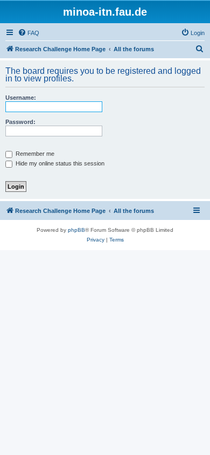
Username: (20, 97)
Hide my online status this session (59, 163)
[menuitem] (28, 32)
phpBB (76, 230)
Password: (20, 122)
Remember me (34, 153)
